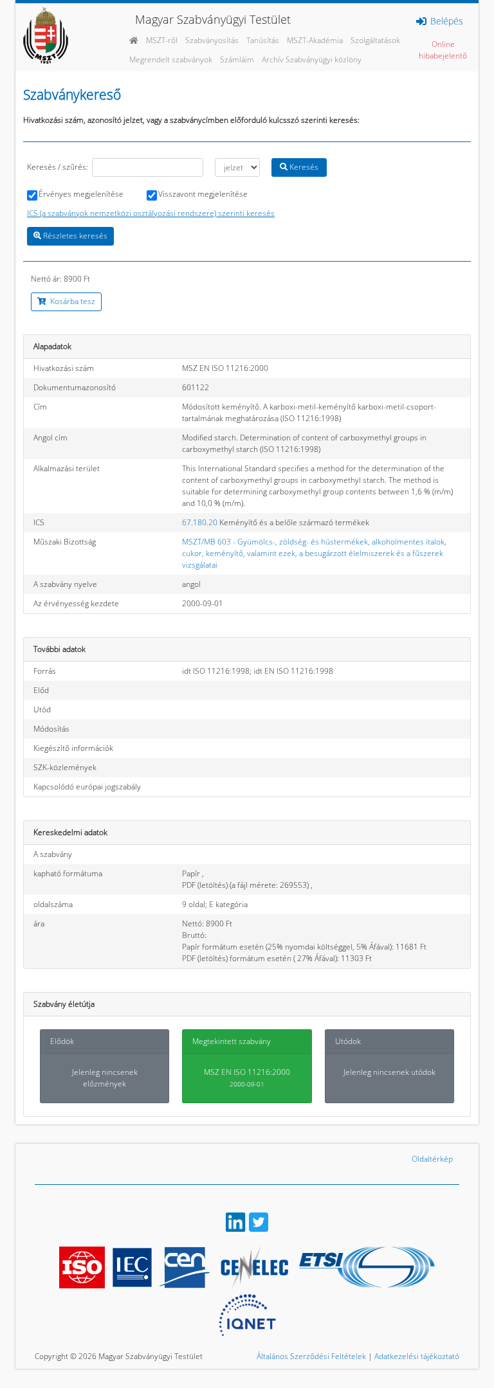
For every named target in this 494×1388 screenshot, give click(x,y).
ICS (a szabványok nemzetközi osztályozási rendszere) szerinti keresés (151, 213)
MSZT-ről (162, 40)
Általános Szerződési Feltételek (311, 1356)
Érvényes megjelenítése (81, 193)
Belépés (445, 21)
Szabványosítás (212, 40)
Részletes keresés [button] (74, 235)
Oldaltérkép (432, 1158)
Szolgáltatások (375, 40)
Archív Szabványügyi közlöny (311, 59)
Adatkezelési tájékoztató (416, 1356)
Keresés (303, 166)
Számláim (237, 59)
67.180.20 (199, 522)
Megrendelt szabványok (170, 59)
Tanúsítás (262, 40)
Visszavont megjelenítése (203, 193)
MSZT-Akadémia (315, 40)
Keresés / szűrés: (57, 166)
